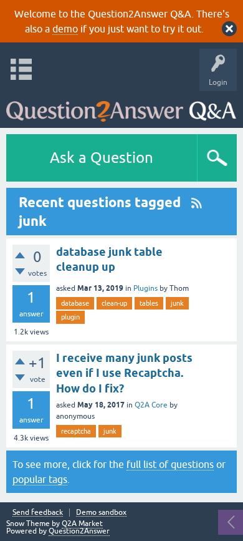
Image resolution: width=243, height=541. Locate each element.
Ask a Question (101, 157)
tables (149, 303)
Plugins (145, 288)
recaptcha (76, 431)
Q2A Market (82, 523)
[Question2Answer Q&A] (121, 106)
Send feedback (37, 513)
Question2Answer (79, 531)
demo (65, 28)
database (75, 303)
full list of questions (170, 464)
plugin (70, 317)
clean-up (114, 303)
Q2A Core (151, 405)
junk (177, 303)
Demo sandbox (101, 513)
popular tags (39, 479)
